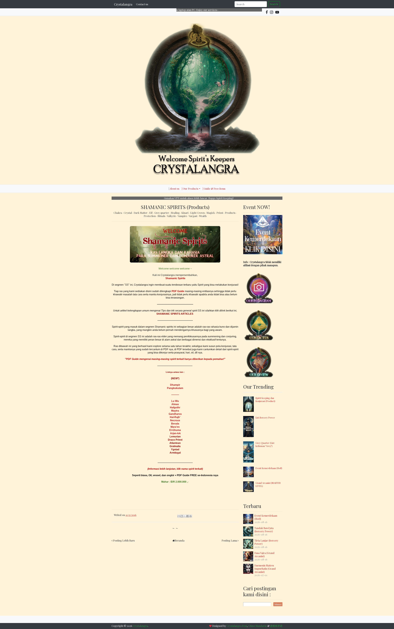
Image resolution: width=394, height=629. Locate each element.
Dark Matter (141, 212)
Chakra (118, 212)
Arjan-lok (175, 433)
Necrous (175, 420)
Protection (150, 216)
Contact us (142, 4)
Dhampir (175, 385)
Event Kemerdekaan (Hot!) (268, 468)
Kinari (185, 212)
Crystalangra (123, 4)
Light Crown (197, 212)
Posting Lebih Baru (124, 540)
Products (230, 212)
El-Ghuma (175, 430)
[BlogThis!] (181, 516)
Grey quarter (162, 212)
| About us (174, 188)
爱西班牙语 (276, 625)
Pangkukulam (175, 388)
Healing (175, 212)
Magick (211, 212)
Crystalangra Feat (237, 625)
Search (274, 4)
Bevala (175, 423)
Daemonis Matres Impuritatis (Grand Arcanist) (265, 568)
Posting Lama (229, 540)
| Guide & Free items (214, 188)
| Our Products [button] (190, 188)
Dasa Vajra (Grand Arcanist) (264, 554)
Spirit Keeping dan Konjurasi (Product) (265, 399)
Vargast (193, 216)
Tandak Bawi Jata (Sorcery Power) (263, 529)
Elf (151, 212)
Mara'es (175, 427)
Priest (220, 212)
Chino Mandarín (257, 625)
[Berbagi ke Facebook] (187, 516)
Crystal (128, 212)
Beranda (179, 540)
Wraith (203, 216)
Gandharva (175, 414)
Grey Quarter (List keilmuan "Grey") (264, 444)
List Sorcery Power (265, 417)
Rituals (162, 216)
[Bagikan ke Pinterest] (190, 516)
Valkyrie (172, 216)
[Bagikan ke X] (184, 516)
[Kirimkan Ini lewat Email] (178, 516)
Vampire (183, 216)
